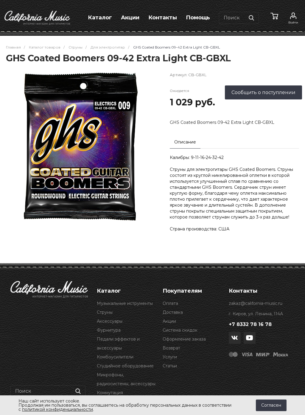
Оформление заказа (184, 339)
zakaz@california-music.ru (255, 303)
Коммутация (110, 392)
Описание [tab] (185, 142)
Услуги (170, 357)
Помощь (198, 17)
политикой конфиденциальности (57, 409)
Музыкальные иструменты (125, 303)
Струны (105, 312)
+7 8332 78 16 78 (250, 324)
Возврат (171, 348)
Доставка (173, 312)
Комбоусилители (115, 357)
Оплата (170, 303)
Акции (130, 17)
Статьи (170, 366)
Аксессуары (109, 321)
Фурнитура (109, 330)
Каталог (100, 17)
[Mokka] (280, 354)
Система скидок (180, 330)
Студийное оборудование (125, 366)
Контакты (162, 17)
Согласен (271, 405)
